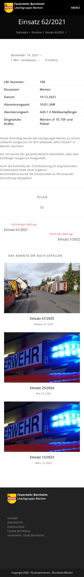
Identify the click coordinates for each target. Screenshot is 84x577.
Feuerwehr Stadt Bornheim (25, 535)
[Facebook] (13, 550)
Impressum (15, 522)
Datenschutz (15, 527)
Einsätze (51, 60)
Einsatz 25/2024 (42, 388)
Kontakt (12, 518)
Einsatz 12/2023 (42, 457)
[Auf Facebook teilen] (42, 208)
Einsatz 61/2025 (42, 318)
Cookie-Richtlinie (18, 531)
